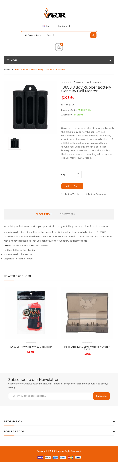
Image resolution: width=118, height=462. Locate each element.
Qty (63, 174)
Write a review (94, 82)
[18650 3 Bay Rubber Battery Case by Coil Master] (14, 143)
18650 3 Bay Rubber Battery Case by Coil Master (39, 69)
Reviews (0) (67, 214)
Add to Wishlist (72, 194)
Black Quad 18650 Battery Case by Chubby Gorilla (87, 348)
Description (43, 214)
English (50, 26)
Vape (58, 451)
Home (7, 69)
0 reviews (78, 82)
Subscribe (101, 396)
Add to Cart (72, 186)
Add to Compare (97, 194)
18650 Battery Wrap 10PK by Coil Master (31, 346)
